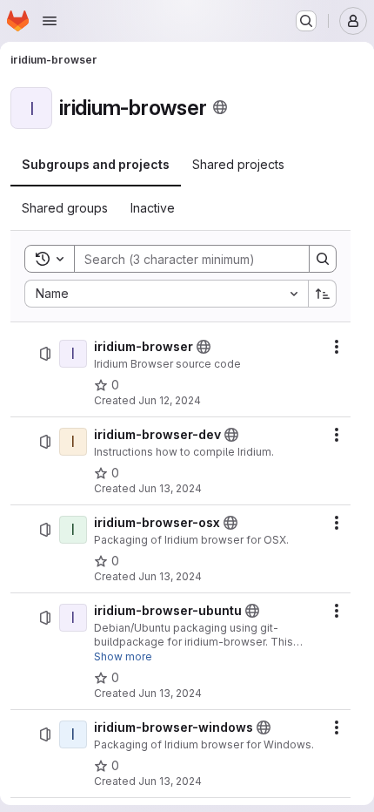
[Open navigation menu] (49, 21)
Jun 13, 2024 (170, 488)
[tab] (95, 164)
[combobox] (166, 294)
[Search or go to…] (306, 20)
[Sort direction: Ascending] (323, 294)
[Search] (323, 259)
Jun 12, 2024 (169, 400)
